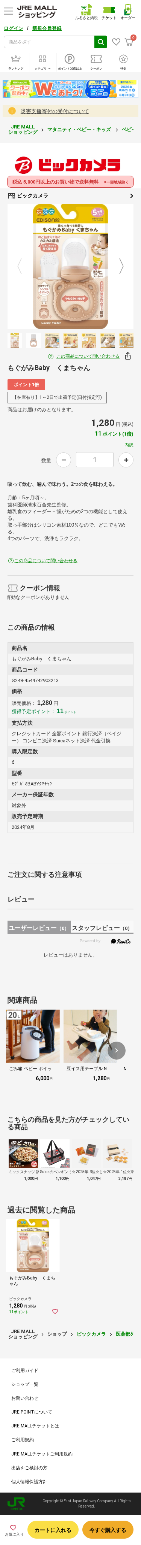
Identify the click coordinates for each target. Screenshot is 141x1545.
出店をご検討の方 (29, 1467)
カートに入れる (53, 1530)
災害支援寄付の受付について (55, 111)
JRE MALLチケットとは (35, 1426)
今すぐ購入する (107, 1530)
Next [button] (117, 266)
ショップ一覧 (24, 1384)
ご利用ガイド (24, 1370)
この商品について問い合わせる (88, 356)
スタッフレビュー (102, 927)
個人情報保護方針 (29, 1481)
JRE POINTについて (31, 1412)
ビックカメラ (32, 196)
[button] (116, 1050)
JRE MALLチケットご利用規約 (42, 1454)
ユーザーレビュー (39, 927)
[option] (70, 266)
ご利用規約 (22, 1439)
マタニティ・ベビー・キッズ (79, 129)
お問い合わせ (24, 1398)
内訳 (128, 445)
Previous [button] (24, 266)
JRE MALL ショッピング (23, 129)
